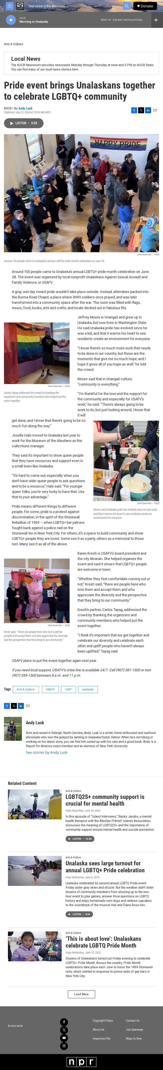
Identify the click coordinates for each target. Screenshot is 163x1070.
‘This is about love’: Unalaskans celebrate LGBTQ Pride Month (103, 942)
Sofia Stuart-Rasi (74, 810)
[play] (11, 20)
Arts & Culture (13, 44)
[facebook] (64, 1022)
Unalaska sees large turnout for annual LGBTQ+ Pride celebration (105, 867)
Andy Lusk (25, 108)
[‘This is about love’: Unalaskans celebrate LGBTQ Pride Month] (35, 946)
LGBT (68, 689)
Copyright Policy (103, 1020)
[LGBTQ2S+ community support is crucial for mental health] (35, 804)
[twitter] (64, 1030)
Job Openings (134, 1029)
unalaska (88, 689)
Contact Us (133, 1020)
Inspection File (102, 1038)
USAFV (50, 689)
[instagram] (64, 1046)
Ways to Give (134, 1038)
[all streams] (157, 20)
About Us (98, 1029)
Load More (81, 994)
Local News (25, 59)
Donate (147, 6)
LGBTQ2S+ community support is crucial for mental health (105, 800)
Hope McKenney (75, 877)
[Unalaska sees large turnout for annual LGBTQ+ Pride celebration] (35, 871)
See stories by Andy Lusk (47, 752)
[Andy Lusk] (13, 729)
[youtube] (64, 1038)
